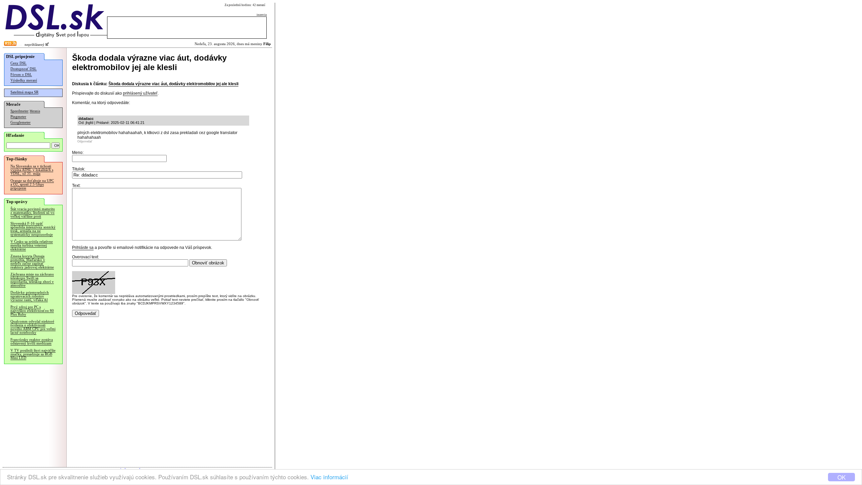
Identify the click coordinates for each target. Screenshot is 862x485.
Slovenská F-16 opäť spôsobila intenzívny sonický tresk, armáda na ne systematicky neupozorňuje (33, 229)
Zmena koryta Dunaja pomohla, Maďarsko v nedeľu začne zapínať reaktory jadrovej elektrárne (32, 261)
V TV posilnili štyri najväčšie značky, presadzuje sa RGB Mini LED (33, 354)
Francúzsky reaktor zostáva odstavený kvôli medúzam (31, 341)
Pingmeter (18, 117)
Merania (35, 111)
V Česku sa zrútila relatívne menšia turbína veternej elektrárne (31, 245)
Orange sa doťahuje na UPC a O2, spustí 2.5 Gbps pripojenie (32, 184)
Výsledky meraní (23, 80)
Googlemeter (20, 122)
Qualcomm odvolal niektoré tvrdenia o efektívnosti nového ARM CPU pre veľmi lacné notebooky (33, 327)
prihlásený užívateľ (140, 93)
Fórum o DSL (21, 74)
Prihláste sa (83, 247)
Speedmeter (19, 111)
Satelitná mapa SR (24, 92)
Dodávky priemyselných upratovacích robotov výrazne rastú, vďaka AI (29, 296)
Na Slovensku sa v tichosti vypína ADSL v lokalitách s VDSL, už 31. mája (31, 169)
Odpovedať (84, 141)
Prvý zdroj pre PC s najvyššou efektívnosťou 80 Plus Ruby (32, 310)
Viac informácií (329, 477)
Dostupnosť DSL (23, 69)
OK (841, 477)
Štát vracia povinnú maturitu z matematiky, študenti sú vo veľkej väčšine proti (32, 212)
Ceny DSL (18, 63)
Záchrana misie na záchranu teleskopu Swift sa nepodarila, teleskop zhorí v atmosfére (32, 279)
